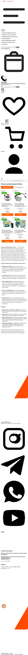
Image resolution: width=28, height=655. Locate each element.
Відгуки (4, 538)
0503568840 (4, 83)
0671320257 (10, 83)
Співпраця (4, 547)
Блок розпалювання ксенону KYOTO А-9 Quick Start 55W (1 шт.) (20, 231)
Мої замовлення (16, 553)
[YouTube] (14, 530)
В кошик (7, 214)
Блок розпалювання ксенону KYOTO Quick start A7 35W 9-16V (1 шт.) (20, 205)
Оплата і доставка (6, 541)
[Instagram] (14, 451)
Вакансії (4, 545)
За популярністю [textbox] (19, 187)
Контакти (4, 543)
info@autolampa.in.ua (6, 557)
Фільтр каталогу (7, 187)
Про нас (4, 534)
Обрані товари (23, 553)
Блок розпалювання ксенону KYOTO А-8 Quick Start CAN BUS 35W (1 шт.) (7, 231)
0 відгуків (7, 209)
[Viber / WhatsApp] (14, 504)
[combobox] (21, 187)
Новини (4, 536)
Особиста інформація (6, 553)
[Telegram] (14, 478)
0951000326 (22, 83)
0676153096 (16, 83)
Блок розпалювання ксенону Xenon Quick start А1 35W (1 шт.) (7, 205)
